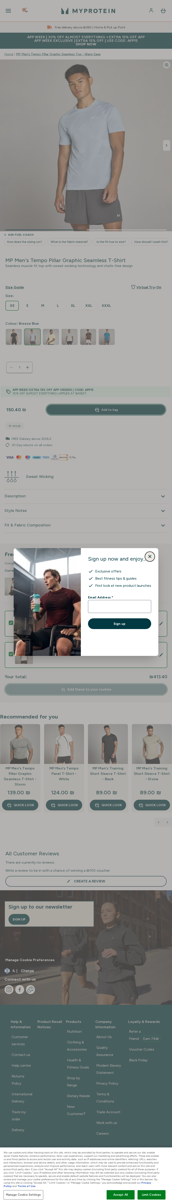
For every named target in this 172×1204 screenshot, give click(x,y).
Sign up (119, 623)
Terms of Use (26, 1186)
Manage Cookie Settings (23, 1194)
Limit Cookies (151, 1194)
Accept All (120, 1194)
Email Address (100, 597)
